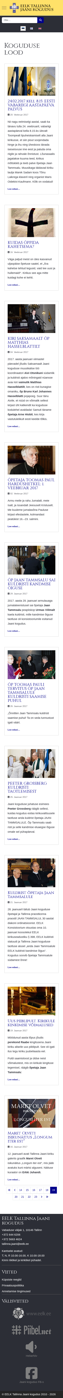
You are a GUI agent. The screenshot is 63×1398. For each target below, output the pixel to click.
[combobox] (19, 20)
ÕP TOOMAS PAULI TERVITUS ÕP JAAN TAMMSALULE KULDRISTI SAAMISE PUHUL (27, 692)
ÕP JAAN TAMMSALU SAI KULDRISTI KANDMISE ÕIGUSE (31, 584)
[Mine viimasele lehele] (47, 1197)
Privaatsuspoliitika (13, 1285)
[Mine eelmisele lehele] (14, 1190)
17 (40, 1190)
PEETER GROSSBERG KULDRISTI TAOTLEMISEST (27, 787)
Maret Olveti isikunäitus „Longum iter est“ (30, 1137)
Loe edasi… (14, 189)
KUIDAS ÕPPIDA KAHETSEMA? (23, 244)
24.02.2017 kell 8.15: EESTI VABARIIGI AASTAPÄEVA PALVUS (31, 105)
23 (35, 1197)
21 (22, 1197)
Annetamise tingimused (16, 1291)
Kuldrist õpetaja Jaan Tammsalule (31, 895)
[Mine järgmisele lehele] (41, 1197)
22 (29, 1197)
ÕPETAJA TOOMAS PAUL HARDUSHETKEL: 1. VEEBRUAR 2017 (31, 484)
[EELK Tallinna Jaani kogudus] (31, 7)
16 (33, 1190)
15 (27, 1190)
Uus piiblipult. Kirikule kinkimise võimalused (31, 1023)
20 (16, 1197)
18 (47, 1190)
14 (20, 1190)
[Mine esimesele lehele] (9, 1190)
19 (53, 1190)
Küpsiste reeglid (11, 1279)
